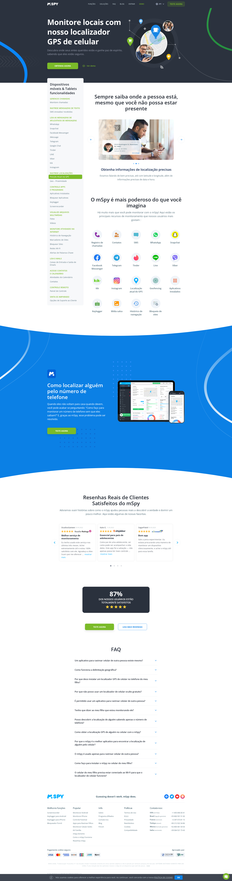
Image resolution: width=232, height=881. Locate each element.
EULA (126, 816)
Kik (51, 163)
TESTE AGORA (176, 4)
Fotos (52, 218)
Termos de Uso (130, 812)
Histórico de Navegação (60, 235)
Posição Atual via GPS (59, 176)
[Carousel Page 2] (136, 163)
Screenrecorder (57, 206)
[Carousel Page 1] (133, 163)
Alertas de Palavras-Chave (61, 252)
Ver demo (91, 66)
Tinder (53, 150)
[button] (116, 660)
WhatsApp (54, 124)
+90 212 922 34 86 (178, 823)
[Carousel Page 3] (117, 565)
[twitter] (172, 796)
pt (160, 4)
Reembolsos (129, 823)
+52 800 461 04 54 (178, 826)
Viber (52, 158)
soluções (104, 4)
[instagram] (182, 796)
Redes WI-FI (55, 248)
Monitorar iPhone (80, 816)
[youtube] (177, 796)
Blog (100, 823)
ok (178, 877)
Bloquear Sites (56, 244)
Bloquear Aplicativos (59, 197)
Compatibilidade (130, 830)
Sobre (101, 812)
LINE (52, 154)
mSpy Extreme (79, 833)
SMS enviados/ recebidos (61, 111)
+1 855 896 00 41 (178, 812)
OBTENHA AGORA (63, 66)
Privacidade (128, 819)
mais (148, 865)
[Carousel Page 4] (121, 565)
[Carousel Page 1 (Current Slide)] (110, 565)
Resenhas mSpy (79, 840)
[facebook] (166, 796)
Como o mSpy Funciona (82, 837)
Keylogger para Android (56, 816)
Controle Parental (80, 819)
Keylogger (54, 202)
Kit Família (77, 830)
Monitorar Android (80, 812)
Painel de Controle (58, 291)
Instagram (54, 167)
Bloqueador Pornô (54, 823)
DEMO (141, 4)
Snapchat (54, 128)
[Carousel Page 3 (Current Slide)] (138, 163)
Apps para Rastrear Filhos (83, 823)
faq (114, 4)
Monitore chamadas (59, 102)
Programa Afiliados (106, 816)
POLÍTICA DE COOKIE (163, 877)
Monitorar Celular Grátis (82, 826)
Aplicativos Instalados (59, 193)
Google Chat (55, 145)
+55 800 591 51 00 (178, 816)
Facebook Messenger (59, 133)
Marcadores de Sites (59, 240)
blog (122, 4)
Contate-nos (103, 819)
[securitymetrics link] (167, 855)
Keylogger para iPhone (56, 819)
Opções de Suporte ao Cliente (63, 300)
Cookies (127, 826)
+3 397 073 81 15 (178, 819)
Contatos (54, 281)
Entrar (132, 4)
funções (91, 4)
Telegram (54, 141)
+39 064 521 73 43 (178, 830)
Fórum (101, 826)
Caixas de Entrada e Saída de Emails (63, 263)
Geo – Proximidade (58, 181)
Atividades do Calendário (61, 277)
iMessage (54, 137)
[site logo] (52, 4)
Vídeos (53, 223)
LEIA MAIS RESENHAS (132, 627)
